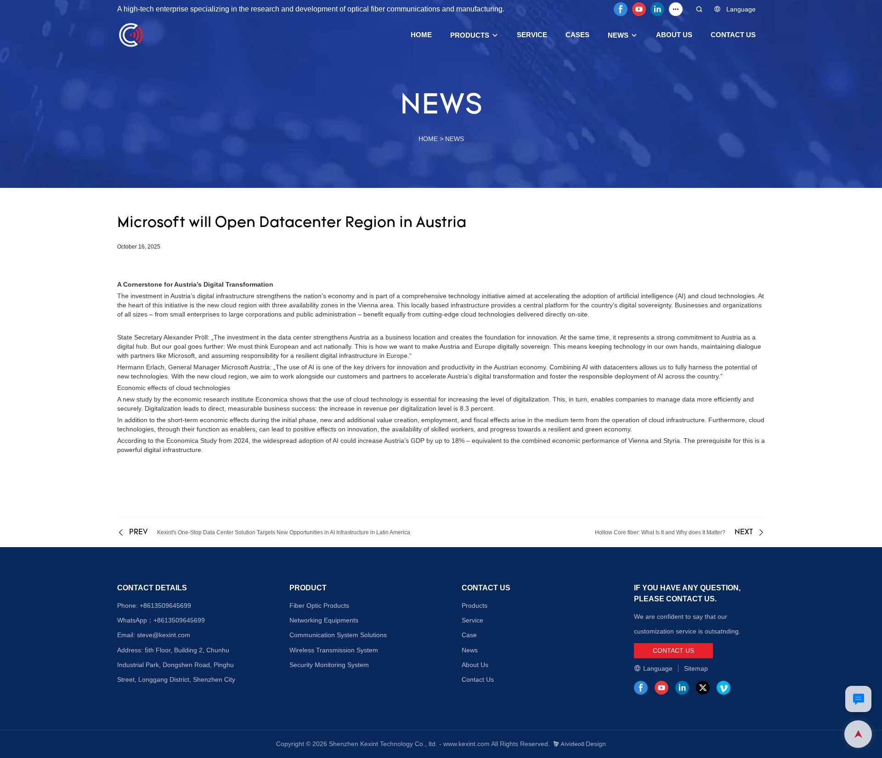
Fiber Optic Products (319, 605)
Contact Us (478, 679)
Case (469, 635)
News (470, 650)
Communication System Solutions (338, 635)
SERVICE (532, 35)
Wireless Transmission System (333, 650)
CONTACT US (733, 35)
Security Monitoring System (329, 664)
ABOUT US (674, 35)
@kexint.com (171, 635)
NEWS (618, 35)
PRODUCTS (469, 35)
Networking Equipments (323, 620)
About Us (475, 664)
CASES (577, 35)
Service (472, 620)
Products (474, 605)
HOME (421, 35)
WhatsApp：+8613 (144, 620)
